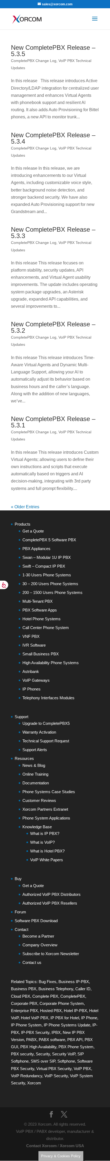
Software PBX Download (36, 920)
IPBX (56, 1032)
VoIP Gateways (36, 680)
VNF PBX (31, 636)
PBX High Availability (38, 1047)
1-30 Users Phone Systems (46, 575)
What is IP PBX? (44, 833)
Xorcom (34, 1083)
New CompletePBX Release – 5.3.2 (53, 327)
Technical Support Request (45, 741)
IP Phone (89, 1018)
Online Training (35, 774)
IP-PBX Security (35, 1032)
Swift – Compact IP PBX (43, 566)
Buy (18, 878)
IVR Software (34, 645)
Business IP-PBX (73, 981)
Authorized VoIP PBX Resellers (49, 903)
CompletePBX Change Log (33, 61)
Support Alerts (34, 749)
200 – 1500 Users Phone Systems (52, 592)
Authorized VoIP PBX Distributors (51, 894)
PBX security (22, 1054)
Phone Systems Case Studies (48, 791)
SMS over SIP (43, 1061)
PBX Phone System (75, 1047)
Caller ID (83, 989)
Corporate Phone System (62, 1003)
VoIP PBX (82, 1068)
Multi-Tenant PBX (37, 601)
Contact (21, 929)
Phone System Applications (46, 818)
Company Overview (39, 945)
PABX (31, 1039)
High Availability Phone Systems (50, 662)
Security (43, 1054)
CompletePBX (72, 996)
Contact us (31, 962)
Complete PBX (45, 996)
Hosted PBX (51, 1010)
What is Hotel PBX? (47, 851)
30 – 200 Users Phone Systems (50, 583)
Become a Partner (38, 936)
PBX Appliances (36, 548)
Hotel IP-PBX (75, 1010)
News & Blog (33, 765)
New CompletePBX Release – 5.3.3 (53, 232)
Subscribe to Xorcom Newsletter (50, 953)
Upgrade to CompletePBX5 (46, 723)
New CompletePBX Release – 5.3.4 (53, 138)
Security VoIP (63, 1054)
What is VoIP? (42, 842)
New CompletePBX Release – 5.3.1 (53, 422)
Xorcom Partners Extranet (45, 809)
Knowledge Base (37, 827)
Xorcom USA (72, 1145)
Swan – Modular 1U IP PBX (46, 557)
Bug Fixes (47, 981)
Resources (24, 758)
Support (21, 716)
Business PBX (23, 989)
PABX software (52, 1039)
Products (22, 524)
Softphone (66, 1061)
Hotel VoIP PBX (34, 1018)
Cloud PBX (20, 996)
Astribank (30, 671)
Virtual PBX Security (54, 1068)
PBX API (74, 1039)
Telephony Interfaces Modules (48, 698)
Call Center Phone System (45, 627)
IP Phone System (26, 1025)
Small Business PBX (40, 654)
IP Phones (31, 689)
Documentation (35, 783)
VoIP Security (56, 1075)
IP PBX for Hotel (64, 1018)
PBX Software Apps (39, 610)
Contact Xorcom (41, 1145)
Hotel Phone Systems (41, 619)
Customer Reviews (39, 800)
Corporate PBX (24, 1003)
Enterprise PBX (24, 1010)
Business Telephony (55, 989)
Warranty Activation (39, 732)
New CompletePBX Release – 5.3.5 (53, 50)
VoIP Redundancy (26, 1075)
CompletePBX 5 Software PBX (49, 540)
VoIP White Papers (46, 860)
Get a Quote (33, 531)
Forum (20, 912)
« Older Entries (25, 507)
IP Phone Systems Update (67, 1025)
